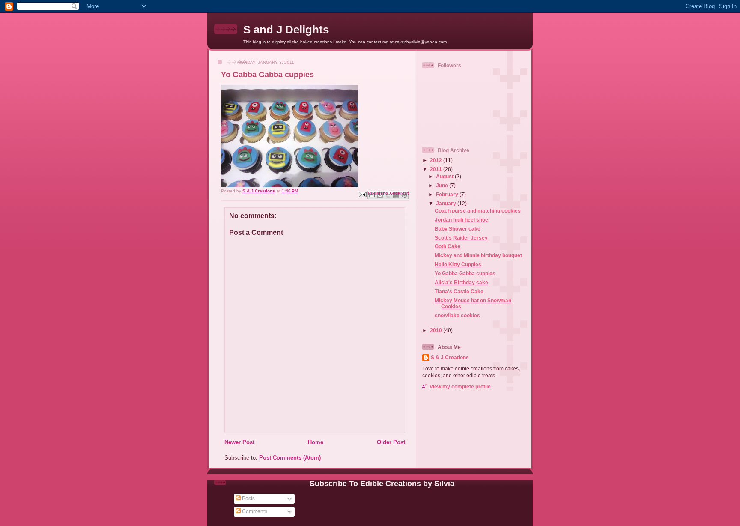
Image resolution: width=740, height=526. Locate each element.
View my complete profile (460, 386)
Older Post (391, 442)
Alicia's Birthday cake (461, 282)
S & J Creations (450, 357)
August (445, 176)
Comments (254, 511)
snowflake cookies (457, 315)
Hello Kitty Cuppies (458, 264)
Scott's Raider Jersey (461, 237)
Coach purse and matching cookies (478, 210)
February (448, 194)
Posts (248, 498)
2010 (436, 330)
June (442, 185)
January (446, 203)
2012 (436, 160)
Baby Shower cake (457, 228)
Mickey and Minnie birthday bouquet (478, 255)
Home (315, 442)
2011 (436, 169)
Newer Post (239, 442)
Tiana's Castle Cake (459, 291)
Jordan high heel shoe (461, 219)
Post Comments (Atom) (290, 457)
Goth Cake (447, 246)
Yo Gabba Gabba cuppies (465, 273)
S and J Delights (286, 29)
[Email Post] (362, 194)
